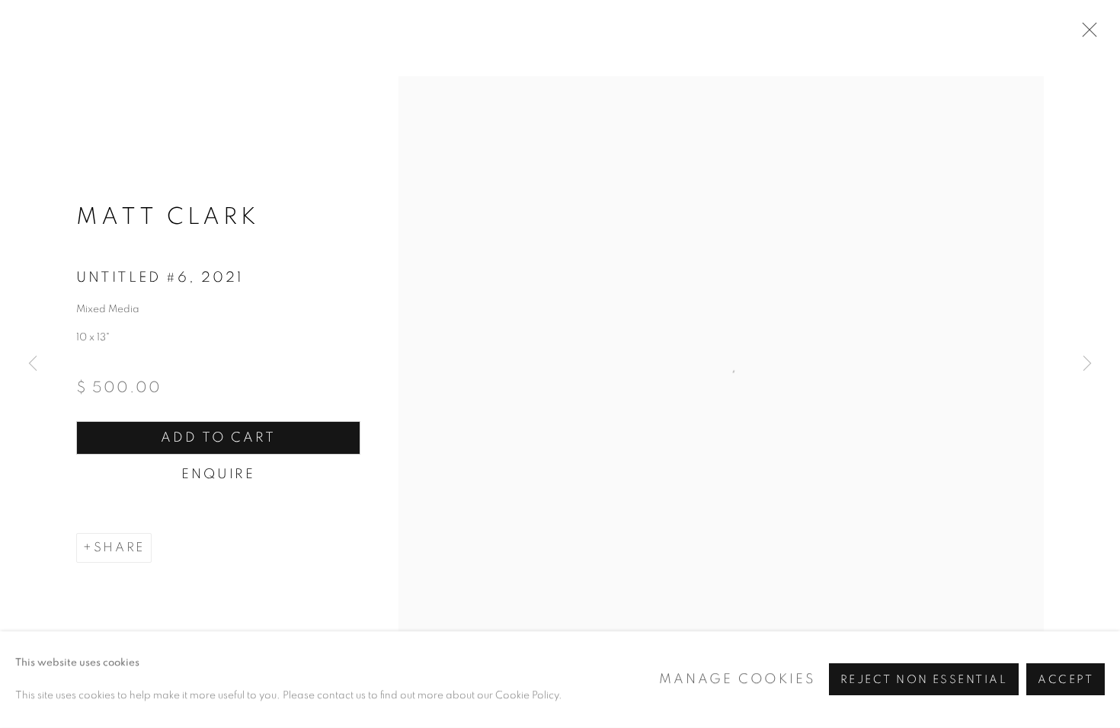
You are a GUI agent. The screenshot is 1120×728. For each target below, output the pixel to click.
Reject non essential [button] (923, 680)
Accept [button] (1065, 680)
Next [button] (1087, 363)
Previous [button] (33, 363)
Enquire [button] (218, 474)
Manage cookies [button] (737, 679)
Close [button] (1085, 34)
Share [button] (119, 547)
